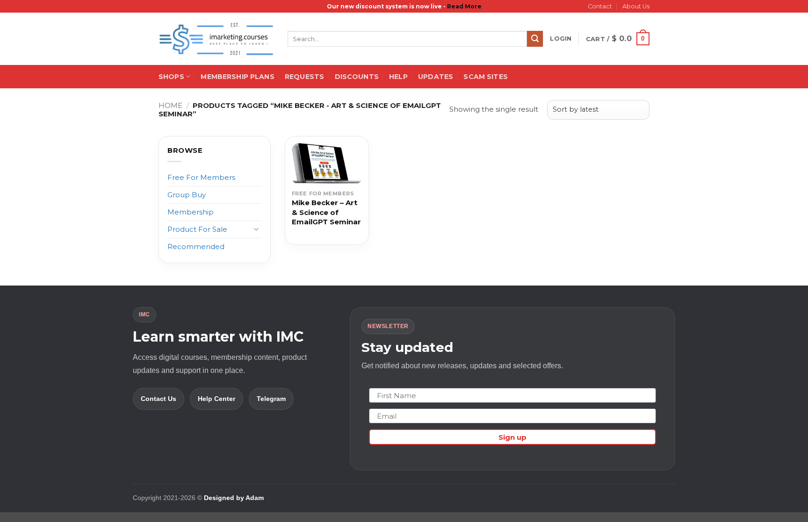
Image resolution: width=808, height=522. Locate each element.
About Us (635, 6)
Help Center (216, 398)
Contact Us (158, 398)
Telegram (271, 398)
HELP (398, 76)
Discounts (357, 76)
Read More (464, 6)
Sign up (512, 437)
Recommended (195, 246)
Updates (435, 76)
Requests (304, 76)
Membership (190, 211)
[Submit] (535, 39)
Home (170, 105)
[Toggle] (256, 229)
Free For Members (201, 177)
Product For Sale (197, 229)
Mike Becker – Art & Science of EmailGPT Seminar (326, 212)
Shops (171, 76)
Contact (600, 6)
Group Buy (186, 194)
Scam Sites (485, 76)
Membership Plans (237, 76)
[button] (560, 38)
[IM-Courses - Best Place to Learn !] (216, 39)
